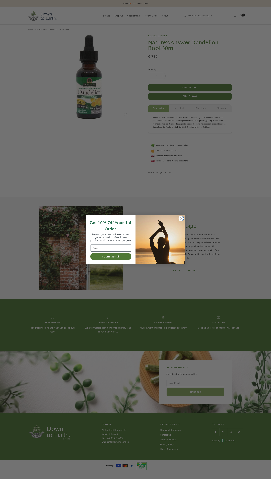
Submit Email (111, 256)
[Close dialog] (181, 218)
